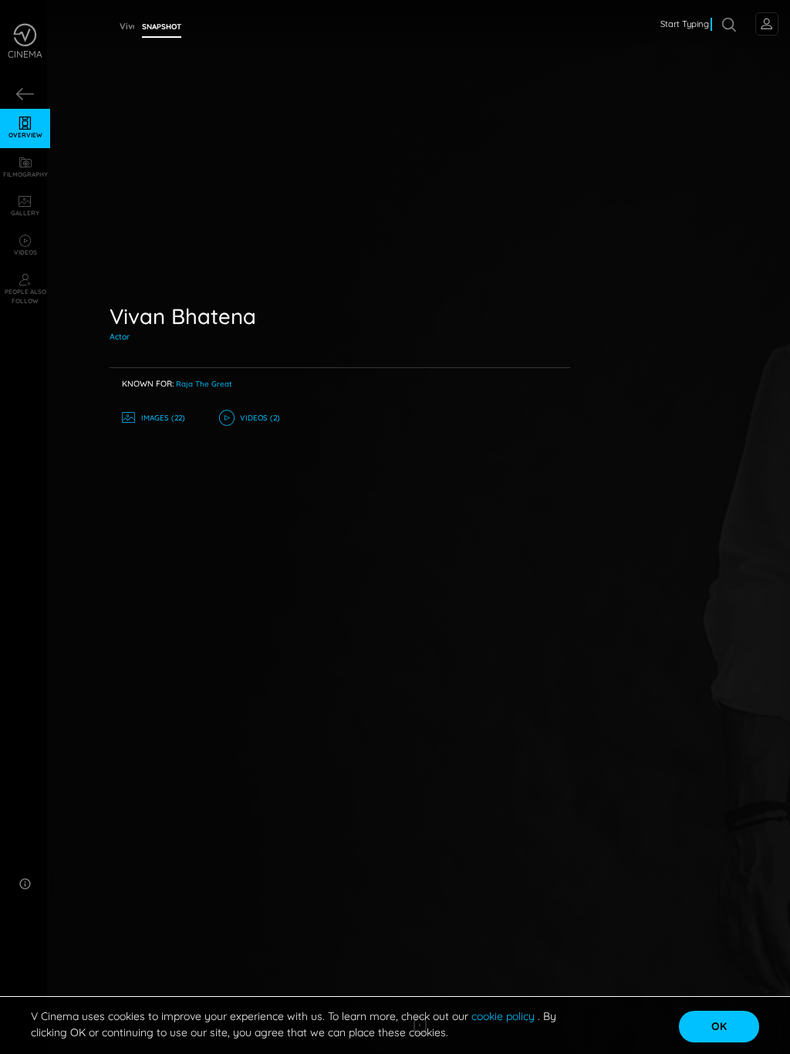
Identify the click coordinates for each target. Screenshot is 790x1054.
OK (719, 1026)
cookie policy (504, 1016)
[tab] (161, 27)
